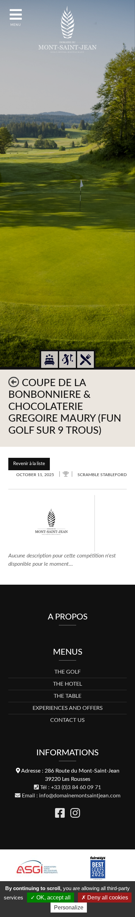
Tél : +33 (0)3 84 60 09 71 (70, 787)
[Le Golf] (67, 359)
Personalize (68, 907)
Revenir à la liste (29, 464)
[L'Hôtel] (49, 359)
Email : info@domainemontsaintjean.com (70, 795)
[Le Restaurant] (85, 359)
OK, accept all (53, 897)
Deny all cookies (107, 897)
